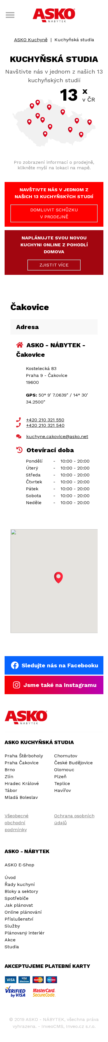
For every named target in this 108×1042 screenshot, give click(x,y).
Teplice (62, 783)
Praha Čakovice (22, 762)
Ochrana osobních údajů (74, 819)
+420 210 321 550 (45, 420)
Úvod (10, 877)
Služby (12, 926)
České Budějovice (73, 762)
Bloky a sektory (21, 891)
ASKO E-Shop (19, 865)
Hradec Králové (22, 783)
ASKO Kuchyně (31, 39)
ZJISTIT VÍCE (54, 265)
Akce (10, 940)
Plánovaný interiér (25, 933)
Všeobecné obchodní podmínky (17, 822)
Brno (10, 769)
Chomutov (65, 755)
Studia (12, 946)
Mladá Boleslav (21, 797)
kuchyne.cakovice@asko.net (57, 436)
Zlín (9, 776)
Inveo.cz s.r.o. (81, 1026)
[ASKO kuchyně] (54, 15)
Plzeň (60, 776)
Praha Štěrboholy (24, 755)
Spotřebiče (17, 898)
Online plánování (23, 912)
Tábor (11, 790)
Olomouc (64, 769)
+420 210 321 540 (45, 425)
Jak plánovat (19, 905)
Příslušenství (19, 919)
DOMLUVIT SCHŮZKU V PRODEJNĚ (54, 213)
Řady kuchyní (20, 884)
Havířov (62, 790)
